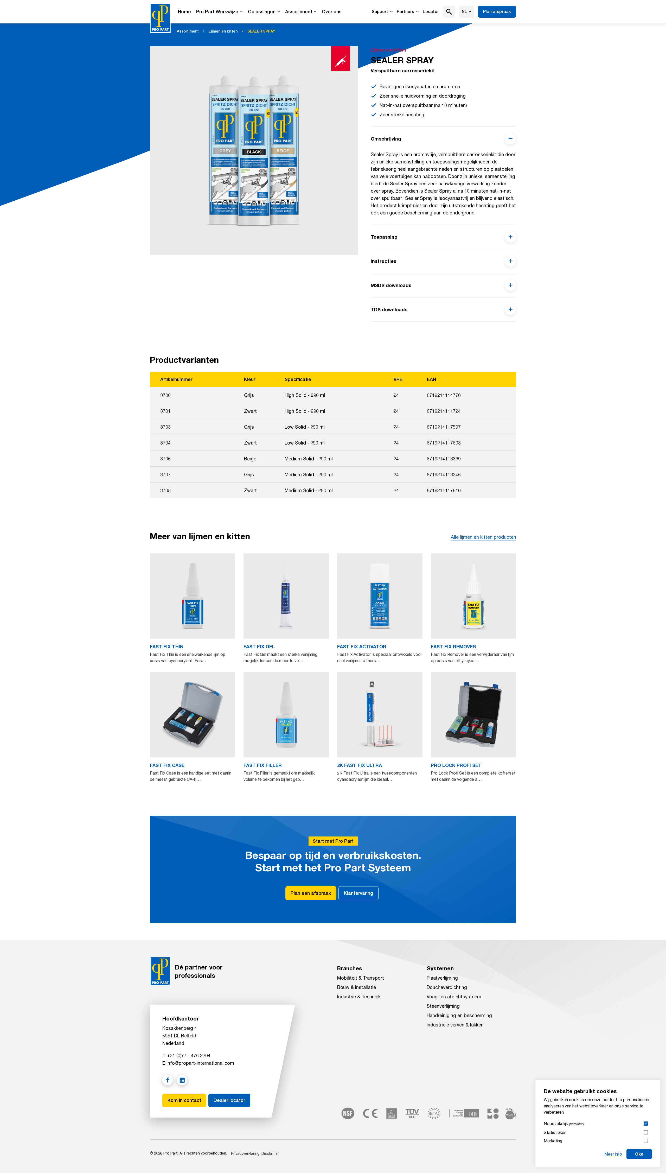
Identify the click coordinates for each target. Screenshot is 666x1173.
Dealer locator (229, 1100)
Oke (639, 1153)
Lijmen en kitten (223, 31)
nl (464, 11)
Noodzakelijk (564, 1123)
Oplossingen (262, 11)
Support (380, 11)
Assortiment (298, 11)
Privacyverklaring (245, 1153)
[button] (449, 12)
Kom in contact (184, 1100)
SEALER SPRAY (261, 31)
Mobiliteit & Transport (360, 978)
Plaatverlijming (442, 978)
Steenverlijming (443, 1006)
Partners (405, 11)
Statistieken (555, 1132)
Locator (431, 11)
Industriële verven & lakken (455, 1025)
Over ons (332, 11)
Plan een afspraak (311, 893)
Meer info (613, 1153)
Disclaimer (270, 1153)
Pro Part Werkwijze (217, 11)
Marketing (553, 1140)
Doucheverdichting (447, 987)
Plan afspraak (497, 11)
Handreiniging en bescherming (459, 1015)
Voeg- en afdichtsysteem (454, 996)
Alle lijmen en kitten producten (483, 537)
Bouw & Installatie (356, 987)
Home (184, 11)
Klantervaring (358, 893)
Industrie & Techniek (359, 996)
